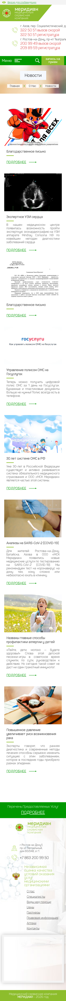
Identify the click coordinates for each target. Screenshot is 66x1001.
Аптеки (31, 923)
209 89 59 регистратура (40, 48)
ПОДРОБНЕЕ (16, 162)
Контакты (33, 928)
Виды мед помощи (39, 902)
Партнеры (33, 912)
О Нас (32, 86)
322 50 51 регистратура (39, 34)
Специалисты (36, 896)
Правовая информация (42, 918)
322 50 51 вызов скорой (40, 30)
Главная (15, 86)
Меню (7, 60)
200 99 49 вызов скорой (40, 43)
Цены (30, 907)
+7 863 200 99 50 (34, 858)
